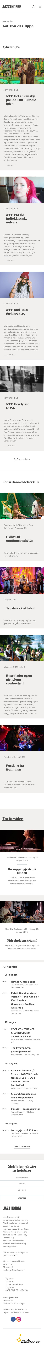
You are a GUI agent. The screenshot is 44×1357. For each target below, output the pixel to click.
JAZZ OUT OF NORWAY (17, 1290)
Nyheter (9, 1278)
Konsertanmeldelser (14, 1284)
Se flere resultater (22, 459)
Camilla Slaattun (10, 1255)
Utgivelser (10, 1287)
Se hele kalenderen (22, 1146)
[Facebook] (13, 1321)
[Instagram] (18, 1321)
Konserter (10, 1281)
